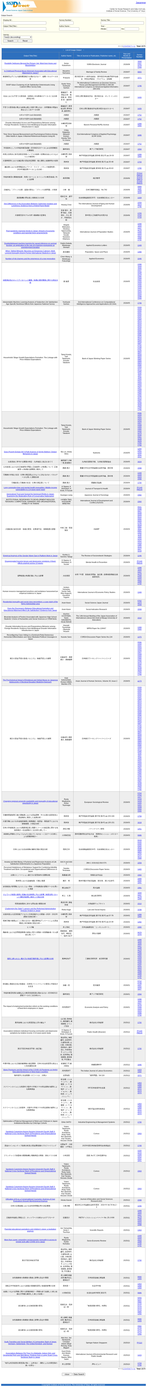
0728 (140, 983)
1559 (140, 203)
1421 (140, 805)
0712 (140, 981)
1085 (140, 372)
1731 (140, 978)
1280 (140, 276)
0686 (140, 835)
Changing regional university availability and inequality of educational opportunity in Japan (30, 802)
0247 (140, 1300)
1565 (140, 126)
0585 (140, 334)
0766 (140, 348)
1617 (140, 549)
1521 (140, 1159)
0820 (140, 352)
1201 (140, 382)
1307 (140, 388)
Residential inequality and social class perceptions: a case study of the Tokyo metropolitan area (30, 603)
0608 (140, 513)
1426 (140, 97)
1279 (140, 65)
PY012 (139, 173)
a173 (140, 681)
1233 (140, 539)
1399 (140, 124)
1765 (140, 408)
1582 (140, 495)
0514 (140, 323)
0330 (140, 311)
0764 (140, 795)
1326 (140, 1155)
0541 (140, 507)
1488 (140, 252)
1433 (140, 453)
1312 (140, 541)
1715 (140, 217)
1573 (140, 1091)
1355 (140, 392)
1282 (140, 922)
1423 (140, 1355)
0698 (140, 850)
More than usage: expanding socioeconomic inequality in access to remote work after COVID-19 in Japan (30, 1241)
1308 (140, 191)
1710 (140, 215)
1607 (140, 989)
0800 (140, 72)
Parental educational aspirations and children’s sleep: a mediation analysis (30, 1230)
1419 (140, 801)
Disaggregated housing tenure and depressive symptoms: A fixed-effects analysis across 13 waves (30, 562)
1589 (140, 858)
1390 (140, 394)
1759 (140, 816)
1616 (140, 547)
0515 (140, 326)
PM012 (139, 175)
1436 (140, 1206)
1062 (140, 533)
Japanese (141, 2)
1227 (140, 63)
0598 (140, 509)
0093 (140, 1298)
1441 (140, 290)
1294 (140, 449)
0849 (140, 356)
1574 (140, 1093)
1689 (140, 879)
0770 (140, 1304)
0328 (140, 307)
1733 (140, 1363)
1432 (140, 396)
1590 (140, 927)
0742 (140, 346)
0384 (140, 319)
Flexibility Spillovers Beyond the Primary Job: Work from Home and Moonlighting (30, 64)
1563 (140, 1134)
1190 (140, 378)
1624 (140, 462)
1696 (140, 135)
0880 (140, 360)
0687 (140, 344)
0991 (140, 531)
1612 (140, 457)
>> (134, 46)
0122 (140, 842)
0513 (140, 321)
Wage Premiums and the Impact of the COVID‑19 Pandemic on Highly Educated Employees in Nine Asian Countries (30, 1071)
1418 (140, 799)
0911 (140, 529)
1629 (140, 193)
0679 (140, 933)
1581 (140, 888)
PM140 (139, 490)
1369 (140, 1087)
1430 (140, 284)
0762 (140, 601)
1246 (140, 556)
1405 (140, 1279)
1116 (139, 189)
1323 (140, 1070)
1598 (140, 238)
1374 (140, 603)
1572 (140, 1089)
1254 (140, 386)
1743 (140, 162)
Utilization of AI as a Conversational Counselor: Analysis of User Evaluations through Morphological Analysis (30, 1200)
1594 (140, 149)
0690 (140, 1277)
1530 (140, 400)
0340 (140, 846)
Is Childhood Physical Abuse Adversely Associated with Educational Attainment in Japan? (30, 72)
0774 (140, 1310)
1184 (140, 537)
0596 (140, 336)
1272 (140, 1153)
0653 (140, 342)
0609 (140, 515)
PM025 (139, 183)
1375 (140, 637)
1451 (140, 829)
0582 (140, 1302)
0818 (140, 525)
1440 (140, 288)
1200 (140, 380)
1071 (140, 370)
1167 (140, 376)
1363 (140, 1083)
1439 (140, 286)
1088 (140, 224)
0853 (140, 852)
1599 (140, 298)
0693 (140, 521)
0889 (140, 187)
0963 (140, 364)
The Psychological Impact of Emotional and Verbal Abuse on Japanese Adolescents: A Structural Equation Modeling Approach (30, 681)
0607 (140, 511)
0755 (140, 523)
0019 (140, 840)
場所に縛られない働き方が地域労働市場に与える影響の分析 (30, 959)
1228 (140, 272)
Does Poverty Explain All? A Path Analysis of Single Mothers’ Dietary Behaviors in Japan (30, 453)
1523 (140, 236)
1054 (140, 368)
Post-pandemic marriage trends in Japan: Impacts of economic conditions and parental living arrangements (30, 232)
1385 (140, 545)
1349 (140, 67)
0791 (140, 350)
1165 (140, 268)
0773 (140, 1308)
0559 (140, 332)
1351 (140, 451)
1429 (140, 234)
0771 (140, 1306)
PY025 (139, 181)
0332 (140, 315)
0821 (140, 354)
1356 (140, 1314)
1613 (140, 205)
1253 (140, 384)
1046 (140, 259)
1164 (140, 61)
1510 (140, 618)
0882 (140, 527)
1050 (140, 987)
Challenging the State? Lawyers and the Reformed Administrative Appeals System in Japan (30, 910)
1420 (140, 803)
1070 (140, 854)
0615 (140, 340)
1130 (140, 535)
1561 (140, 402)
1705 (140, 213)
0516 (140, 328)
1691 (140, 883)
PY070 (139, 177)
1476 (140, 935)
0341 (140, 317)
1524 (140, 294)
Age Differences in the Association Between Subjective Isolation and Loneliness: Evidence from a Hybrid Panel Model (30, 205)
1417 (140, 797)
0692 (140, 519)
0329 (140, 309)
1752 (140, 115)
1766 (140, 410)
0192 (140, 844)
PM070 (139, 179)
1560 (140, 502)
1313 (140, 543)
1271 (140, 856)
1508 (140, 605)
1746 (140, 86)
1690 (140, 881)
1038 (140, 910)
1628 (140, 404)
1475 (140, 398)
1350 (140, 280)
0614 (140, 338)
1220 (140, 1151)
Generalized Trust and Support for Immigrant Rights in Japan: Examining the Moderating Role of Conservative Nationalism (30, 495)
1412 (140, 1157)
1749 (140, 1146)
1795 (140, 168)
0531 (140, 330)
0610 (140, 517)
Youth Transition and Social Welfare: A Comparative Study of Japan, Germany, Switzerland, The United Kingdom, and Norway (30, 1343)
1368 (140, 1085)
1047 (140, 985)
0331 (140, 313)
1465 (140, 869)
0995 (140, 1312)
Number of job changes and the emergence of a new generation (30, 259)
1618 (140, 551)
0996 (140, 366)
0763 (140, 793)
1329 (140, 198)
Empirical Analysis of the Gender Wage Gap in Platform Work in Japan (30, 556)
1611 (140, 455)
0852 (140, 358)
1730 (140, 240)
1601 (140, 1161)
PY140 (139, 488)
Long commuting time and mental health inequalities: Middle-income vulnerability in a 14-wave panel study (30, 489)
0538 (140, 848)
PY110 (139, 1343)
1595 (140, 811)
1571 (140, 78)
